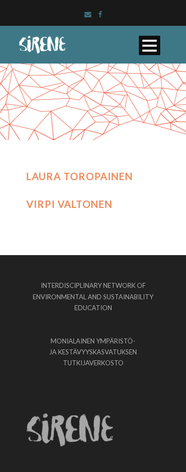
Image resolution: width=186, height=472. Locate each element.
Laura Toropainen (79, 176)
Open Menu (149, 45)
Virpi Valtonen (69, 204)
